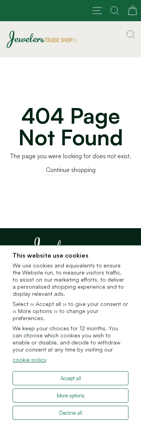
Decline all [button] (70, 413)
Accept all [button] (70, 378)
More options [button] (71, 395)
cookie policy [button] (30, 359)
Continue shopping (71, 170)
